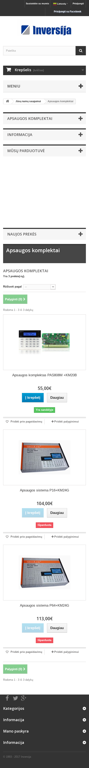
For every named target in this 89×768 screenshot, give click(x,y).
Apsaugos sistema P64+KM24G (44, 605)
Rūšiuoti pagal (12, 286)
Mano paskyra (16, 731)
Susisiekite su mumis (37, 3)
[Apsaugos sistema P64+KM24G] (44, 572)
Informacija (19, 134)
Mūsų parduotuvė (26, 150)
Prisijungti (78, 3)
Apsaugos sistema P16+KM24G (44, 490)
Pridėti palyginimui (66, 421)
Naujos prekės (21, 234)
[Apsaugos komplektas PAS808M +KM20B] (44, 342)
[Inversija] (44, 27)
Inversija (26, 756)
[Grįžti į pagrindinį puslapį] (7, 101)
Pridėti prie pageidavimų (26, 421)
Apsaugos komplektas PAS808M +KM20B (44, 375)
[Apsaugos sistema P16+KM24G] (44, 457)
